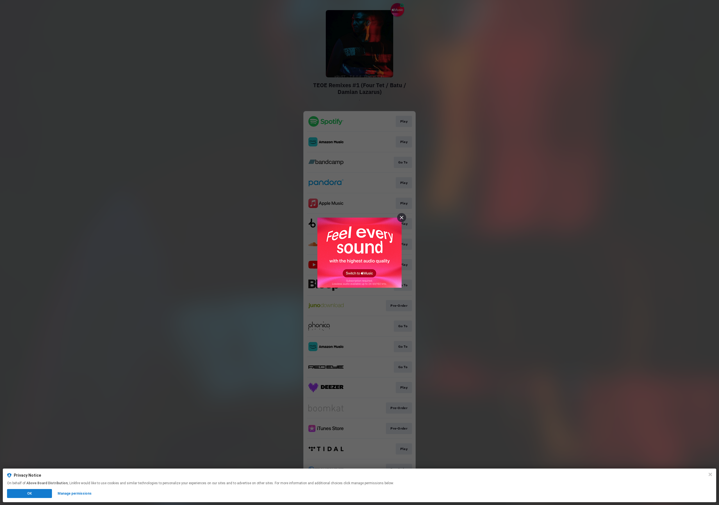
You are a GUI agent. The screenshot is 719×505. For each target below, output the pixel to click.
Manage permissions (75, 493)
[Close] (710, 474)
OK (29, 493)
